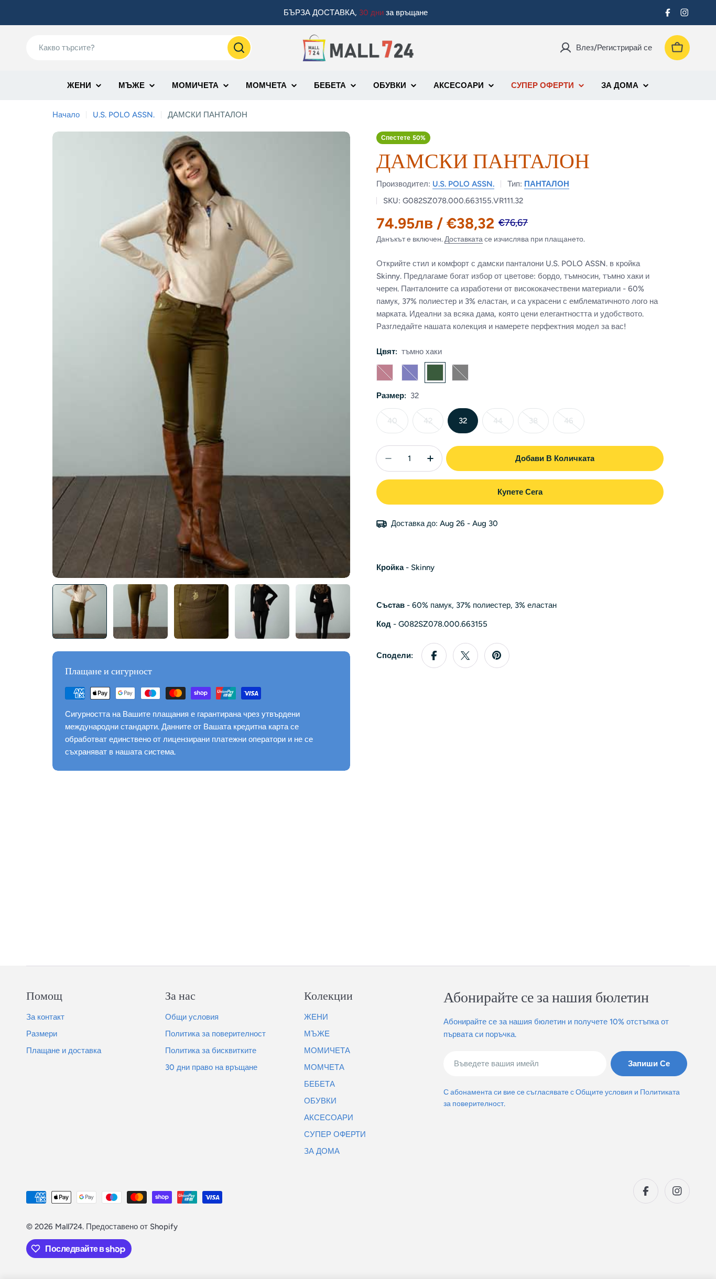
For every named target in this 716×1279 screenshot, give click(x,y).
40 (397, 424)
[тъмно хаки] (435, 372)
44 (503, 424)
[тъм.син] (410, 372)
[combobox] (139, 47)
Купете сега (520, 492)
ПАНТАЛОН (546, 184)
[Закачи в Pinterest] (496, 655)
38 (539, 424)
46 (574, 424)
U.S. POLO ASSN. (124, 114)
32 (463, 420)
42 (433, 424)
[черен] (460, 372)
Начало (66, 114)
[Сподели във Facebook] (434, 655)
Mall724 (68, 1226)
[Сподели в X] (465, 655)
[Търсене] (239, 47)
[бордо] (384, 372)
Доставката (463, 239)
